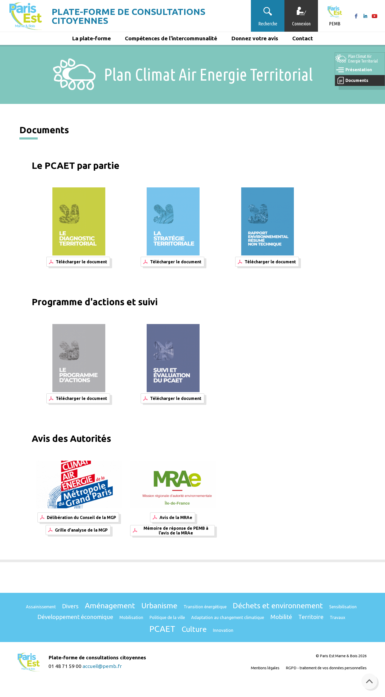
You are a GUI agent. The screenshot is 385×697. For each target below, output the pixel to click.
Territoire (310, 617)
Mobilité (281, 617)
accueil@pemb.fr (102, 666)
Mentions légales (265, 668)
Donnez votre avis (254, 38)
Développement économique (75, 617)
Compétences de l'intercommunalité (171, 38)
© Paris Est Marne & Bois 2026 (341, 656)
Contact (302, 38)
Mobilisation (131, 617)
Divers (70, 606)
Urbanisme (159, 605)
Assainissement (41, 606)
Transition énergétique (205, 606)
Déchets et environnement (278, 605)
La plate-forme (91, 38)
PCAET (162, 628)
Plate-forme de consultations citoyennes (128, 16)
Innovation (223, 630)
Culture (194, 629)
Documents (356, 80)
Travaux (337, 617)
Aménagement (110, 605)
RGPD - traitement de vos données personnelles (326, 668)
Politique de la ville (167, 617)
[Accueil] (26, 16)
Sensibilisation (343, 606)
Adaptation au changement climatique (227, 617)
